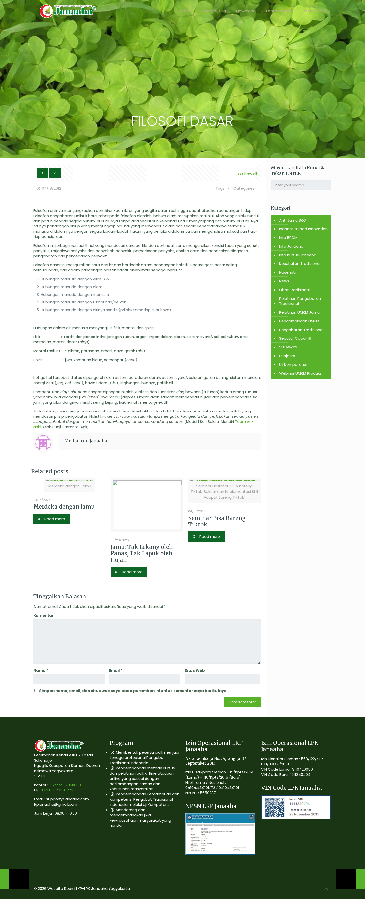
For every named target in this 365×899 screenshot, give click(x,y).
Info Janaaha (291, 246)
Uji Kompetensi (293, 364)
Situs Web (195, 670)
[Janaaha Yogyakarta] (67, 11)
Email (116, 670)
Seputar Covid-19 (295, 338)
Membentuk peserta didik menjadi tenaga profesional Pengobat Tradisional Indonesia (144, 757)
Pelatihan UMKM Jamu (299, 312)
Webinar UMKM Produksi (300, 373)
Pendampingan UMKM (299, 321)
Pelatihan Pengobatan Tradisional (300, 301)
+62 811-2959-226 (57, 790)
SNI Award (288, 347)
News (284, 281)
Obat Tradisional (294, 289)
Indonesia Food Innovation (303, 228)
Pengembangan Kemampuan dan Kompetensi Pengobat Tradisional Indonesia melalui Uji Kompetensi (144, 799)
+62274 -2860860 (65, 784)
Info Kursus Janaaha (297, 255)
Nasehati (287, 272)
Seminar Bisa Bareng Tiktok (217, 521)
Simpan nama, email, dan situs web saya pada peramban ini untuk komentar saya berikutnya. (133, 690)
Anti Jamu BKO (292, 220)
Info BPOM (288, 237)
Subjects (287, 355)
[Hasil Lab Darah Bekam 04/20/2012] (350, 879)
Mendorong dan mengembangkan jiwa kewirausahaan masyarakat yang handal (140, 817)
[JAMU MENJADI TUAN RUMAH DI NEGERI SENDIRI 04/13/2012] (14, 879)
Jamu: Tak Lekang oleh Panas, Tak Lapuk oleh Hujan (142, 553)
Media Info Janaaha (85, 441)
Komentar (43, 615)
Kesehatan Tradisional (299, 263)
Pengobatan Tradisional (301, 329)
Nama (40, 670)
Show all (249, 173)
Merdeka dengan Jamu (64, 506)
